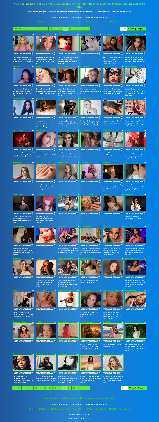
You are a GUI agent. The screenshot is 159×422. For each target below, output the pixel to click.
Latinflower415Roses (111, 290)
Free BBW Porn (101, 22)
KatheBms (62, 354)
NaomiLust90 (130, 290)
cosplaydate (40, 194)
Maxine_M (17, 354)
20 (84, 29)
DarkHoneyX (85, 67)
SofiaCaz (16, 258)
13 (51, 29)
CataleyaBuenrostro (66, 322)
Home (123, 29)
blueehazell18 (18, 194)
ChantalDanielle (109, 258)
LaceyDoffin (40, 290)
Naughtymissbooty (88, 130)
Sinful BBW (33, 22)
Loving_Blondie (109, 162)
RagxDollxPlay (108, 226)
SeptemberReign (19, 322)
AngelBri (61, 226)
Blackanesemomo (110, 130)
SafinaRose (85, 354)
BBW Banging (44, 22)
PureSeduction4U (132, 258)
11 (41, 29)
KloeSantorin (63, 67)
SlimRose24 (17, 67)
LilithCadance (18, 226)
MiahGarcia (129, 226)
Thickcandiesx (86, 226)
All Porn (80, 22)
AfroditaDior (18, 130)
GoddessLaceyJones (66, 290)
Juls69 (38, 322)
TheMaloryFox (19, 290)
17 (70, 29)
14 (56, 29)
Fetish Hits (88, 418)
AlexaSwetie (40, 130)
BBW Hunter (90, 22)
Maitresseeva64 (86, 258)
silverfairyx (40, 258)
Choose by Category (136, 29)
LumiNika (106, 194)
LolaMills (61, 35)
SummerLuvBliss (42, 35)
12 (46, 29)
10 (37, 29)
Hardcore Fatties (124, 22)
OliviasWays (107, 322)
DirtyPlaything (86, 98)
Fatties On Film (70, 22)
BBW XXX (112, 22)
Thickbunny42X (86, 194)
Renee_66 (39, 67)
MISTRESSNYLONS (132, 98)
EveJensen (84, 162)
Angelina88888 (19, 162)
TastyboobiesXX (42, 226)
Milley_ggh (62, 194)
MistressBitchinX (42, 162)
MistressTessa (19, 35)
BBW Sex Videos (57, 22)
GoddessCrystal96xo (66, 258)
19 (79, 29)
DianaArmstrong (86, 322)
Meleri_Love (63, 162)
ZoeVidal (39, 354)
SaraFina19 (62, 98)
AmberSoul (129, 130)
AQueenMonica (131, 194)
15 (60, 29)
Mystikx (106, 67)
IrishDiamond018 (132, 67)
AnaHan (128, 322)
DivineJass (107, 354)
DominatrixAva (19, 98)
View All (18, 29)
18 (75, 29)
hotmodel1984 (63, 130)
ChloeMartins (108, 35)
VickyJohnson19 (132, 162)
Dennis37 (106, 98)
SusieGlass (40, 98)
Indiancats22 (85, 35)
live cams (110, 398)
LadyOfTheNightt (132, 35)
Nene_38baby (85, 290)
